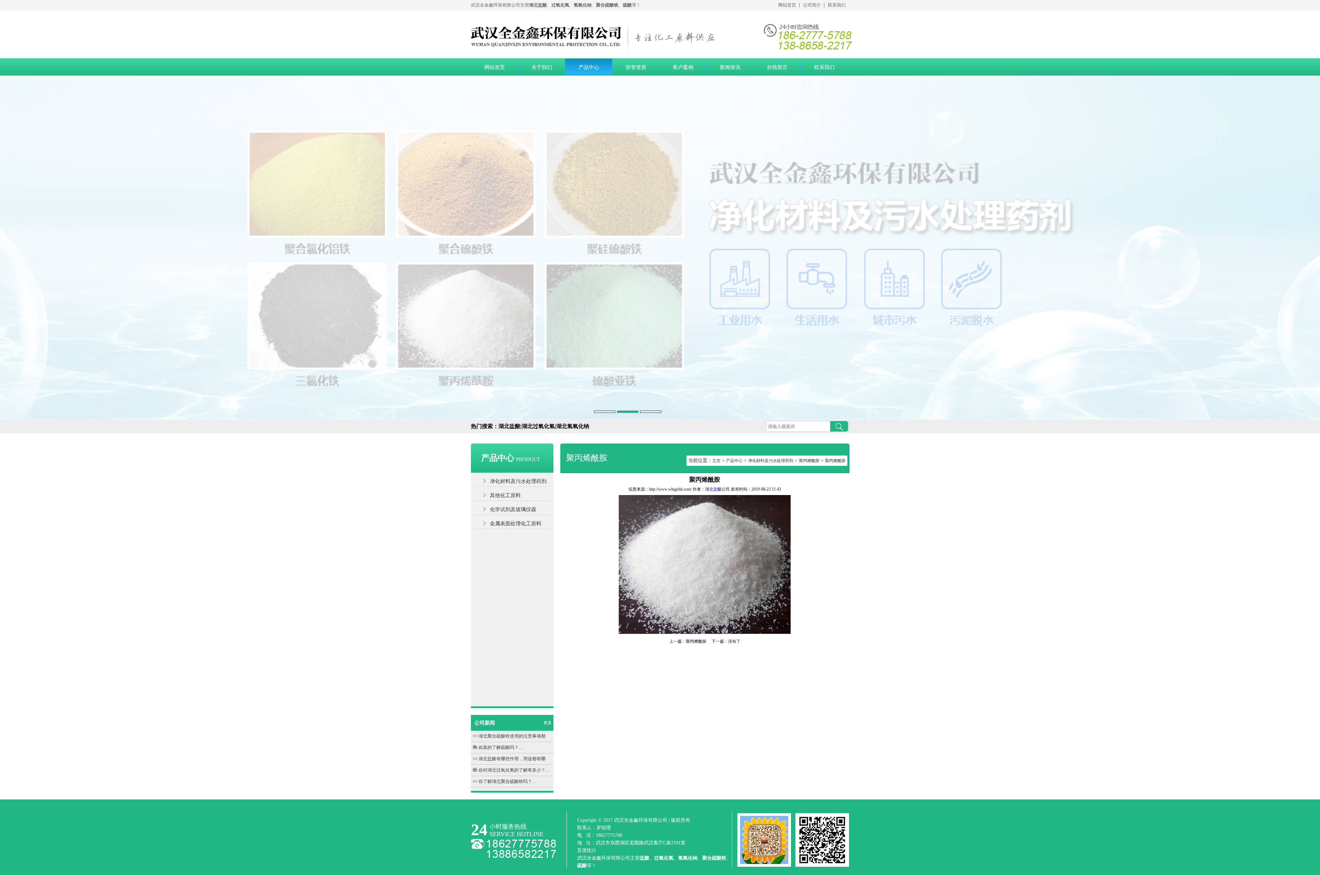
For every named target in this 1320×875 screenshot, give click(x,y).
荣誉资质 (636, 67)
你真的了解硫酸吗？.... (500, 747)
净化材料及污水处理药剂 (518, 481)
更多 (547, 722)
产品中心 (589, 67)
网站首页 (787, 5)
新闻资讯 (730, 67)
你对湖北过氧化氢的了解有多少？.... (514, 770)
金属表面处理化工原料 (515, 523)
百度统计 (586, 850)
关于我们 (541, 67)
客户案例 (683, 67)
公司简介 (812, 5)
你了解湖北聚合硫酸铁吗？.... (507, 781)
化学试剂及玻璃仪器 (513, 509)
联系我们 (837, 5)
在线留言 (777, 67)
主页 (716, 460)
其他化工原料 (505, 495)
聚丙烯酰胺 (809, 460)
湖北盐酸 (713, 489)
